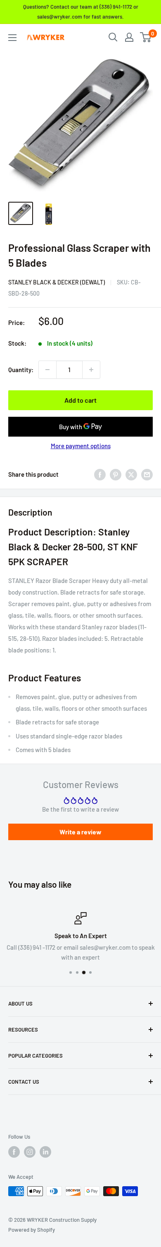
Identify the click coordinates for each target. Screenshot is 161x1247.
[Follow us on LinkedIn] (45, 1152)
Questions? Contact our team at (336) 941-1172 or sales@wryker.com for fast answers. (80, 11)
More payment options (81, 445)
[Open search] (113, 37)
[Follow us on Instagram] (30, 1152)
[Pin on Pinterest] (115, 474)
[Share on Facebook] (100, 474)
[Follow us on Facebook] (14, 1152)
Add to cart (80, 400)
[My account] (129, 37)
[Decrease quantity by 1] (47, 369)
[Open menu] (12, 37)
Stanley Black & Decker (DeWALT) (56, 282)
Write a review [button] (80, 832)
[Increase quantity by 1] (91, 369)
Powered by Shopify (31, 1229)
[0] (146, 37)
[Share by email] (147, 474)
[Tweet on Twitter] (131, 474)
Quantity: (20, 369)
